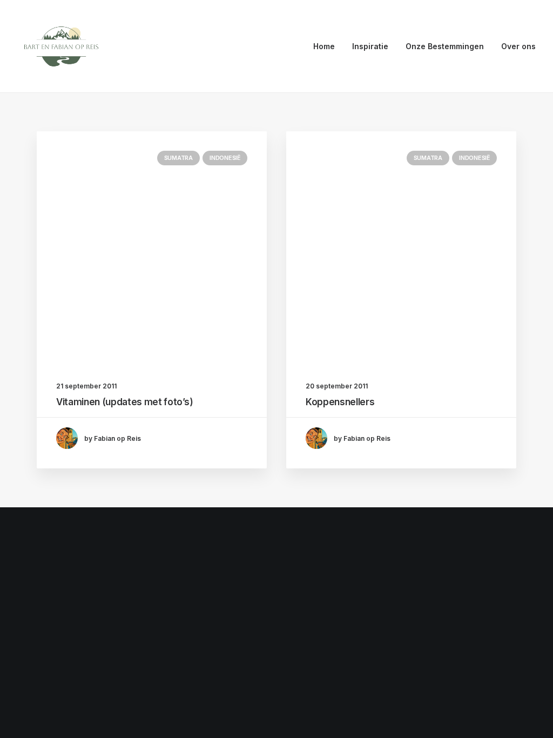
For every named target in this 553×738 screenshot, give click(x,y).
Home (324, 46)
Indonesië (225, 158)
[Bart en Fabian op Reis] (61, 46)
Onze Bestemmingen (445, 46)
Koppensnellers (340, 402)
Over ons (518, 46)
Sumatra (178, 158)
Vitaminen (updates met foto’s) (124, 402)
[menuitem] (327, 46)
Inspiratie (370, 46)
